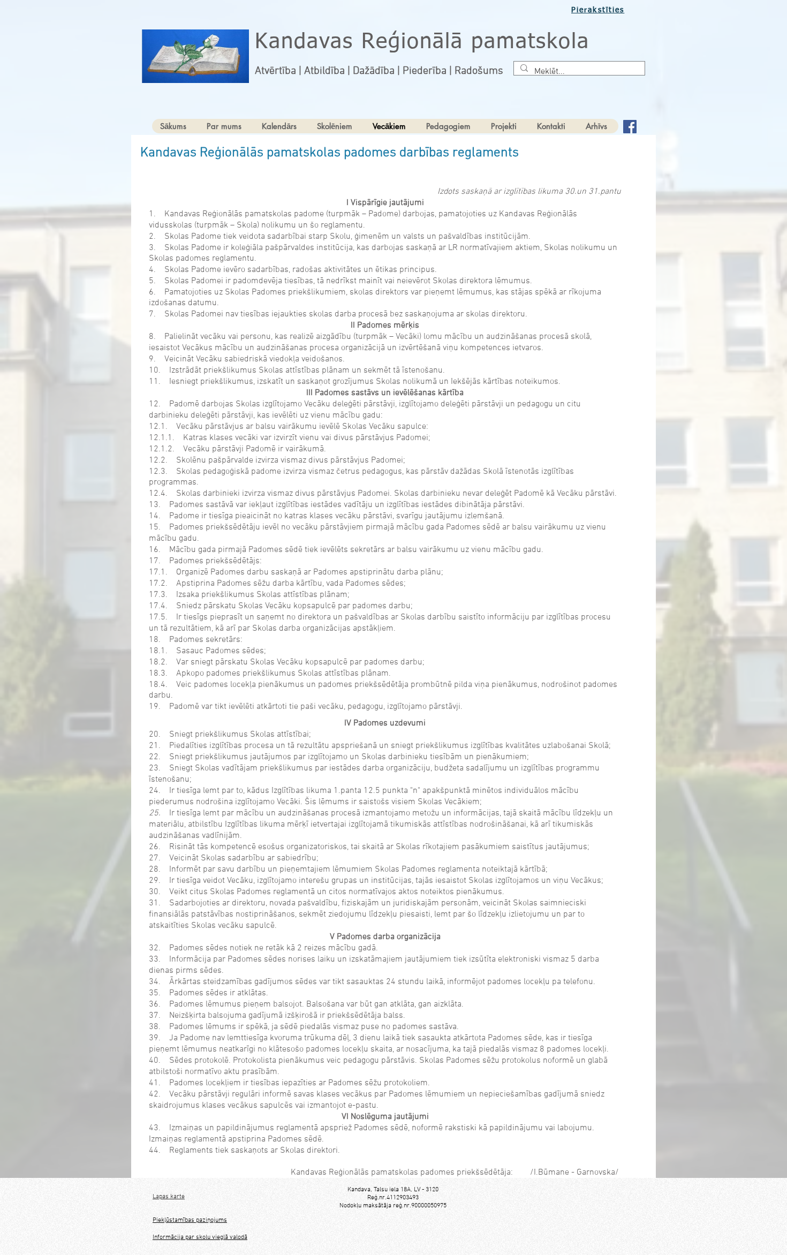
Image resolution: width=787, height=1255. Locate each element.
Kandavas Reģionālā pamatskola (422, 42)
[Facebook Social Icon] (630, 126)
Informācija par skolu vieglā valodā (200, 1237)
